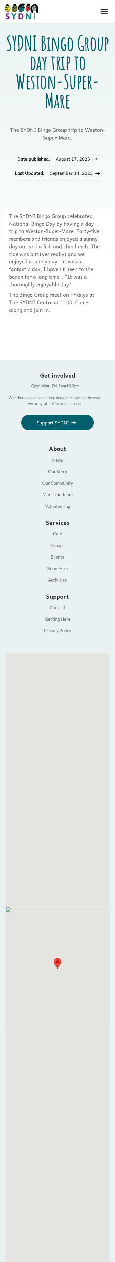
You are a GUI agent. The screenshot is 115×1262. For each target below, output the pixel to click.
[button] (104, 11)
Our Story (57, 471)
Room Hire (57, 568)
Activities (57, 579)
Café (57, 533)
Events (57, 556)
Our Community (57, 483)
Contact (57, 607)
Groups (57, 545)
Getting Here (57, 619)
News (57, 460)
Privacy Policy (57, 630)
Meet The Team (57, 494)
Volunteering (57, 506)
